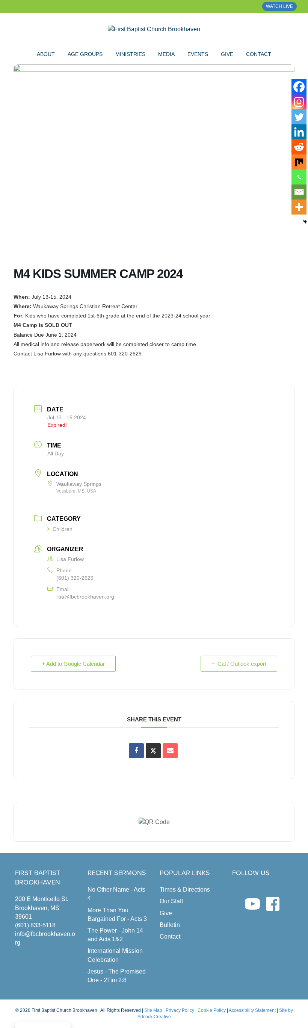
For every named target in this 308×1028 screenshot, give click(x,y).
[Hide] (305, 222)
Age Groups (85, 54)
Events (197, 54)
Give (227, 54)
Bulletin (170, 925)
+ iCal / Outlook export (238, 664)
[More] (298, 207)
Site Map (153, 1010)
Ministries (130, 54)
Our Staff (171, 901)
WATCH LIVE (279, 6)
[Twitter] (298, 116)
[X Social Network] (153, 750)
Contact (258, 54)
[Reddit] (298, 146)
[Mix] (298, 161)
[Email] (298, 192)
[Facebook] (298, 86)
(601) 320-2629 (75, 578)
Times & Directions (185, 889)
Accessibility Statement (252, 1010)
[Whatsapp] (298, 176)
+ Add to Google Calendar (73, 664)
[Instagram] (298, 101)
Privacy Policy (180, 1010)
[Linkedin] (298, 131)
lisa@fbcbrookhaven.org (85, 597)
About (46, 54)
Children (62, 529)
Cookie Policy (212, 1010)
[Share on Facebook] (136, 750)
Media (166, 54)
